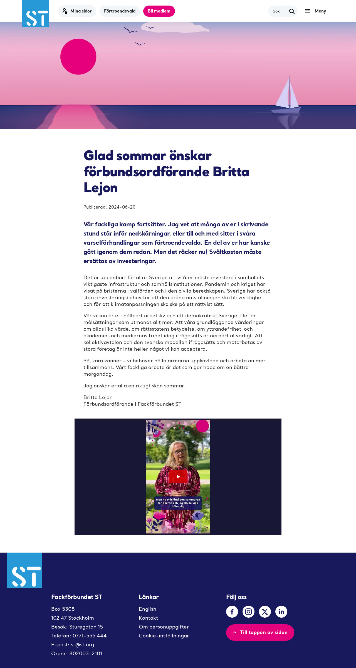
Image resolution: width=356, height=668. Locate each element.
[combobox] (279, 11)
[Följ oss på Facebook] (232, 611)
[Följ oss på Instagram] (248, 611)
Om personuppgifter (164, 627)
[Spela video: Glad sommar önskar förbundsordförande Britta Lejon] (178, 477)
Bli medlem (159, 11)
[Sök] (292, 11)
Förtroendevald (119, 11)
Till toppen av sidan (264, 632)
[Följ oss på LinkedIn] (281, 611)
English (147, 609)
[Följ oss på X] (265, 611)
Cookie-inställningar (164, 635)
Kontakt (148, 618)
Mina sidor (81, 11)
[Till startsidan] (35, 13)
